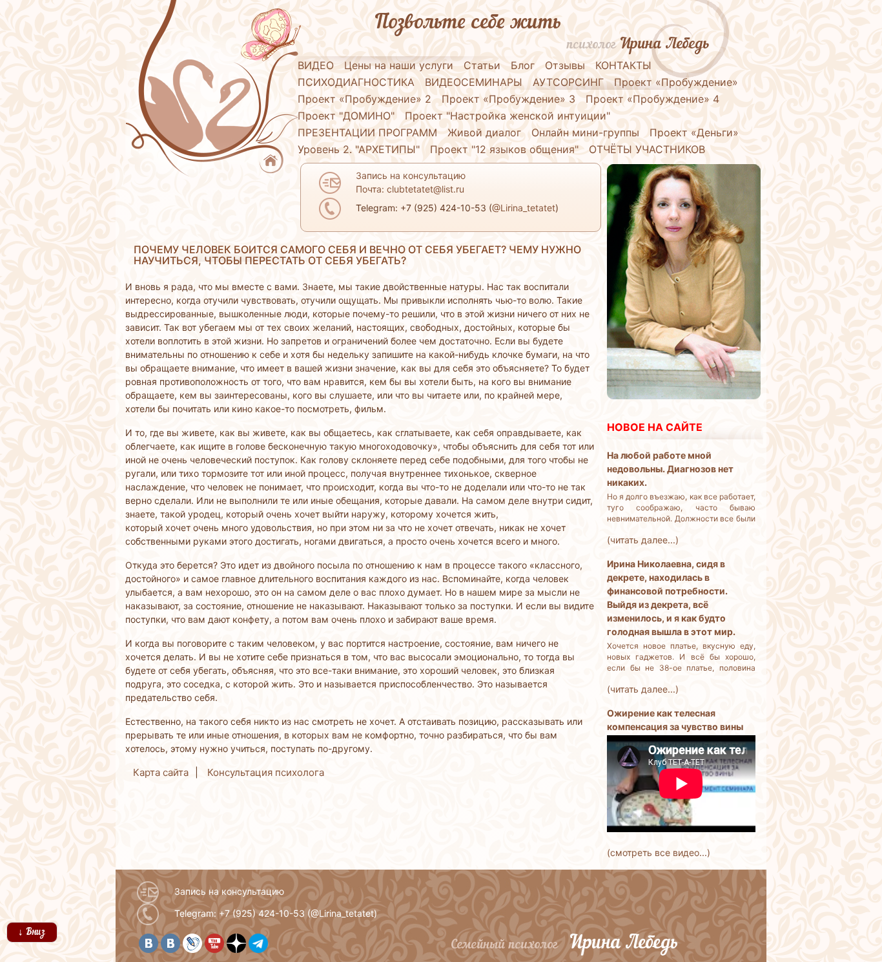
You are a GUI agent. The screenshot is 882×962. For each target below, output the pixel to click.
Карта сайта (161, 772)
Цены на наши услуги (398, 65)
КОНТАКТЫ (623, 65)
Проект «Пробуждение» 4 (652, 98)
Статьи (482, 65)
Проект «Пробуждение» (676, 82)
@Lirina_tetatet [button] (523, 207)
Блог (523, 65)
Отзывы (565, 65)
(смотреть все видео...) (658, 852)
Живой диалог (484, 132)
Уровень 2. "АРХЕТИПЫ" (359, 149)
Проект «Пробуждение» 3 (508, 98)
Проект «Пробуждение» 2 (364, 98)
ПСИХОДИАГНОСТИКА (356, 82)
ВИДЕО (316, 65)
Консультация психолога (265, 772)
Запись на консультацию (229, 891)
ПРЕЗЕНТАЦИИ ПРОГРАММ (367, 132)
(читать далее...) (643, 539)
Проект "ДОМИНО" (346, 115)
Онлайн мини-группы (585, 132)
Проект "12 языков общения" (504, 149)
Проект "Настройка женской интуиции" (507, 115)
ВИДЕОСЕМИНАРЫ (473, 82)
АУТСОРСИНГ (568, 82)
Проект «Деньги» (694, 132)
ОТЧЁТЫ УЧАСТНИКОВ (647, 149)
